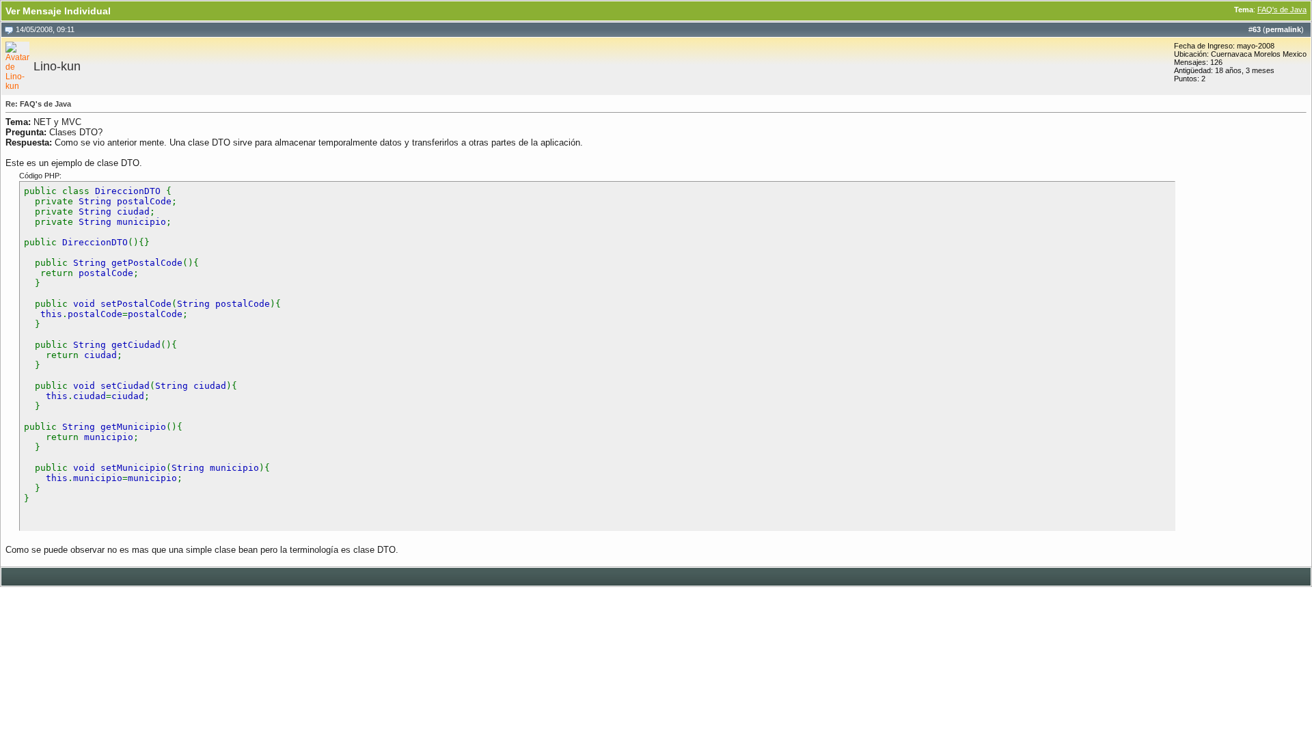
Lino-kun (57, 66)
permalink (1283, 29)
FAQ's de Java (1282, 9)
